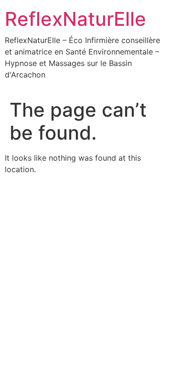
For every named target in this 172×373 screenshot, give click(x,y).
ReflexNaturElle (75, 19)
